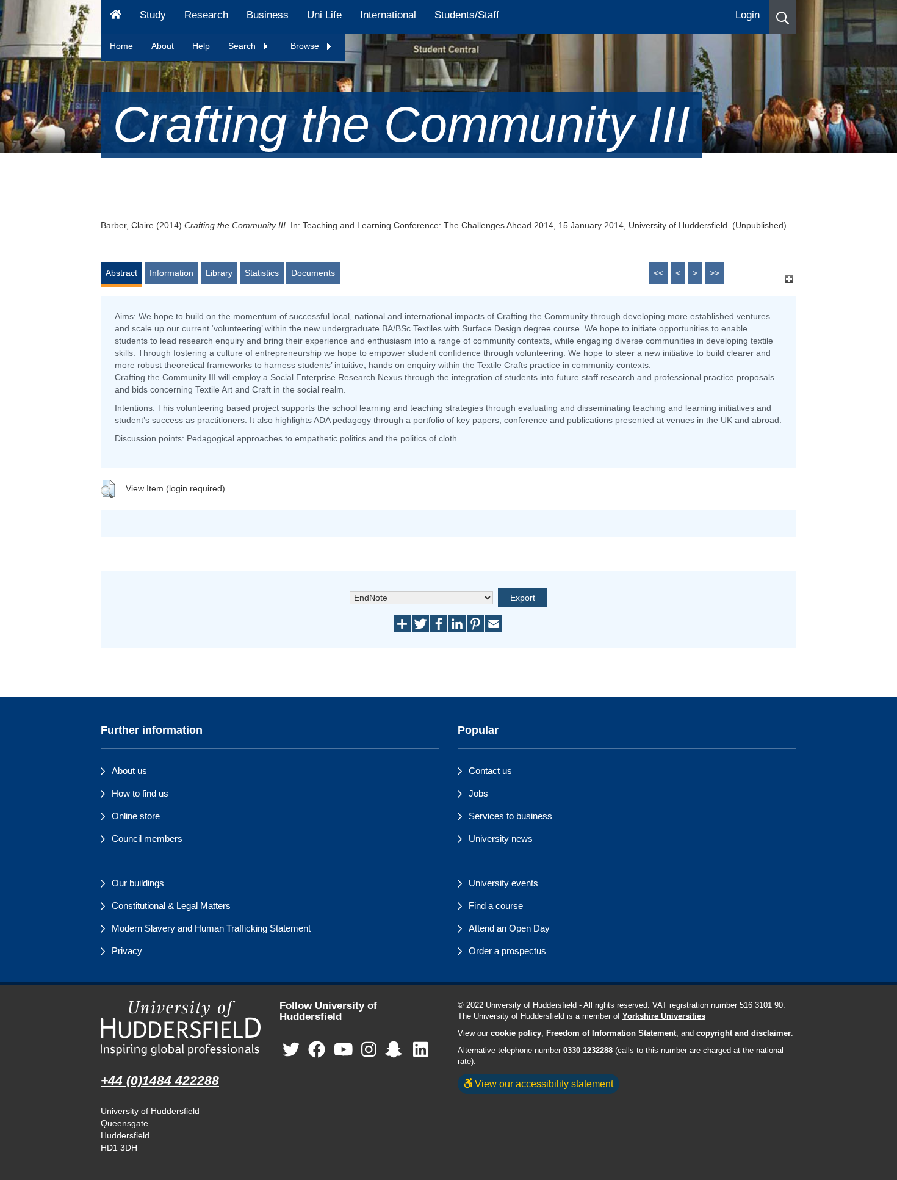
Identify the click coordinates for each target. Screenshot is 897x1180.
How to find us (140, 793)
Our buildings (138, 883)
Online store (136, 816)
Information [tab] (171, 273)
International (388, 15)
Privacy (127, 951)
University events (503, 883)
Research (206, 15)
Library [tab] (219, 273)
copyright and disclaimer (743, 1033)
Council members (147, 838)
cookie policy (516, 1033)
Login (747, 15)
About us (129, 771)
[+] (788, 278)
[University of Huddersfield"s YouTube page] (343, 1050)
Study (153, 15)
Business (268, 15)
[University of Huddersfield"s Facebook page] (316, 1050)
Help (201, 46)
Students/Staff (466, 15)
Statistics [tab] (262, 273)
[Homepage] (116, 17)
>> (714, 273)
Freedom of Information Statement (611, 1033)
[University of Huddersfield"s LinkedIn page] (420, 1050)
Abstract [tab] (121, 273)
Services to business (510, 816)
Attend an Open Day (509, 928)
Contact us (490, 771)
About (162, 46)
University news (501, 838)
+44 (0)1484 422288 (160, 1080)
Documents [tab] (313, 273)
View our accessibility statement (542, 1083)
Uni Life (324, 15)
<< (658, 273)
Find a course (496, 905)
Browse (306, 46)
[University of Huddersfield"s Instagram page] (368, 1050)
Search (243, 46)
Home (121, 46)
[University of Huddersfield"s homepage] (181, 1028)
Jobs (478, 793)
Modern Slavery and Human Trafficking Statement (211, 928)
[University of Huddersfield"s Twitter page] (291, 1050)
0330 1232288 (588, 1050)
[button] (782, 17)
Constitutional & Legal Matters (171, 905)
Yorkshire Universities (663, 1016)
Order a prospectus (507, 951)
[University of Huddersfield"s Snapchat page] (396, 1050)
